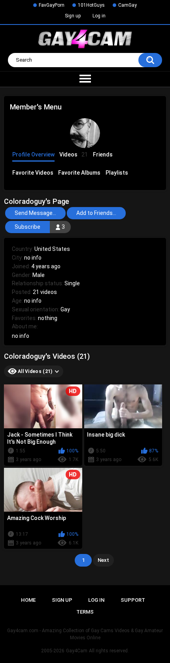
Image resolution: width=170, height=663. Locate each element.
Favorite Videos (32, 173)
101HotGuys (91, 5)
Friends (103, 154)
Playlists (117, 173)
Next (103, 560)
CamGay (127, 5)
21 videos (45, 292)
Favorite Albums (79, 173)
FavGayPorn (51, 5)
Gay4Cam (76, 651)
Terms (85, 612)
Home (28, 600)
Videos (73, 154)
